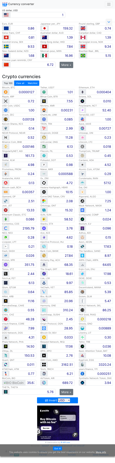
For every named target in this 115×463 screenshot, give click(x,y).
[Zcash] (5, 119)
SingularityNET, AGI (12, 151)
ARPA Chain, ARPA (88, 260)
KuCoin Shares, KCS (12, 123)
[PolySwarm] (82, 110)
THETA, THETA (10, 387)
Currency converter (20, 4)
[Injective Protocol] (44, 246)
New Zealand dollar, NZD (15, 51)
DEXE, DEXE (85, 278)
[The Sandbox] (82, 255)
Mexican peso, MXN (50, 51)
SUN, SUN (45, 214)
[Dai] (82, 192)
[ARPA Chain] (82, 264)
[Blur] (44, 301)
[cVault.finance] (5, 328)
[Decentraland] (82, 291)
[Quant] (5, 364)
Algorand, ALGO (87, 196)
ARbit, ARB (7, 296)
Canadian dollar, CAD (90, 32)
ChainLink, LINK (48, 114)
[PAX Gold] (82, 319)
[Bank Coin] (44, 255)
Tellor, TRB (84, 341)
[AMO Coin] (44, 364)
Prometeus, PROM (11, 169)
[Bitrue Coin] (44, 101)
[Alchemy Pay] (44, 264)
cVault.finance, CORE (13, 323)
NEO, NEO (7, 232)
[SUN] (44, 219)
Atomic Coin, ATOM (89, 169)
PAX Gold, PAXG (87, 314)
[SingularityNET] (5, 155)
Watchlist (32, 83)
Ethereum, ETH (87, 87)
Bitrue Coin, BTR (49, 96)
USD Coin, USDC (11, 105)
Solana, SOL (85, 96)
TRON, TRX (46, 123)
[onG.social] (44, 146)
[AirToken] (44, 382)
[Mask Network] (82, 210)
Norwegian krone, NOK (91, 42)
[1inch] (44, 373)
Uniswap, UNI (86, 133)
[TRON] (44, 128)
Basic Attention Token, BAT (93, 351)
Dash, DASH (8, 251)
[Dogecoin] (44, 137)
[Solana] (82, 101)
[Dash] (5, 255)
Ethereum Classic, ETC (14, 214)
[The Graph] (44, 273)
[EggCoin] (82, 364)
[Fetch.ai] (5, 282)
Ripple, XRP (8, 96)
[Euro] (6, 28)
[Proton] (5, 264)
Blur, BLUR (45, 296)
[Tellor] (82, 346)
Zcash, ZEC (8, 114)
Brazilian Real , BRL (89, 51)
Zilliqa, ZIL (7, 351)
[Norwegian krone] (83, 46)
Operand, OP (9, 196)
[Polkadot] (44, 164)
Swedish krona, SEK (12, 42)
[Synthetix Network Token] (82, 382)
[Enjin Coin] (82, 273)
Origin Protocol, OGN (51, 323)
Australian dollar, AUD (52, 32)
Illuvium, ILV (85, 223)
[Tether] (44, 92)
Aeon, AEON (85, 242)
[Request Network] (44, 346)
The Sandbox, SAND (89, 251)
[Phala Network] (5, 346)
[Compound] (82, 219)
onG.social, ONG (49, 142)
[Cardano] (82, 164)
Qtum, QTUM (9, 287)
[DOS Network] (5, 337)
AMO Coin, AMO (49, 360)
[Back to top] (109, 457)
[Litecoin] (82, 146)
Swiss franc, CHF (11, 32)
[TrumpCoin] (82, 155)
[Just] (5, 210)
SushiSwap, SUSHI (50, 314)
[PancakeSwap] (5, 310)
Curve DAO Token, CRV (52, 196)
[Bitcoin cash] (5, 192)
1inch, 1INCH (47, 369)
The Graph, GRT (48, 269)
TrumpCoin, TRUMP (89, 151)
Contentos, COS (10, 223)
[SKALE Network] (82, 310)
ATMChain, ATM (10, 369)
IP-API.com (65, 442)
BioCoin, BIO (8, 378)
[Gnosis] (82, 328)
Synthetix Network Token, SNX (95, 378)
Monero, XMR (47, 105)
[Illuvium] (82, 228)
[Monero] (44, 110)
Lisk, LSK (45, 278)
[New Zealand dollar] (6, 55)
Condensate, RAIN (88, 178)
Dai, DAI (83, 187)
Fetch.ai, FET (9, 278)
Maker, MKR (46, 169)
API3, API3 (45, 351)
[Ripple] (5, 101)
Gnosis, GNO (85, 323)
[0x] (44, 182)
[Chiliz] (5, 319)
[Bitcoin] (5, 92)
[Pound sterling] (83, 28)
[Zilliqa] (5, 355)
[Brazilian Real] (83, 55)
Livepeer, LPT (9, 242)
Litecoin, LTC (86, 142)
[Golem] (82, 301)
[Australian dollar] (44, 37)
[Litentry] (82, 337)
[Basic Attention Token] (82, 355)
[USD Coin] (5, 110)
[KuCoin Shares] (5, 128)
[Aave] (82, 128)
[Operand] (5, 201)
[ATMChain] (5, 373)
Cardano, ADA (86, 160)
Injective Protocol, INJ (52, 242)
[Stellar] (5, 164)
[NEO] (5, 237)
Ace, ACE (45, 232)
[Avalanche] (5, 182)
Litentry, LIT (85, 332)
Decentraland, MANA (90, 287)
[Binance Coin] (5, 146)
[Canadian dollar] (83, 37)
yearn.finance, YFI (88, 369)
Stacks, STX (46, 223)
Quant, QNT (8, 360)
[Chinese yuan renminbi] (6, 64)
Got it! (57, 448)
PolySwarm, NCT (88, 105)
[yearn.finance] (82, 373)
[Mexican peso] (44, 55)
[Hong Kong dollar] (44, 46)
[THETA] (5, 391)
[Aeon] (82, 246)
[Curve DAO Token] (44, 201)
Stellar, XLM (8, 160)
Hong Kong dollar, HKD (52, 42)
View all (20, 83)
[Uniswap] (82, 137)
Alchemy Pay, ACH (50, 260)
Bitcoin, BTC (8, 87)
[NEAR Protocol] (5, 137)
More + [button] (66, 65)
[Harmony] (44, 310)
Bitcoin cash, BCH (11, 187)
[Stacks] (44, 228)
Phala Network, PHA (13, 341)
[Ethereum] (82, 92)
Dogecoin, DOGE (49, 133)
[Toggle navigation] (109, 4)
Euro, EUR (7, 23)
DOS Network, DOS (12, 332)
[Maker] (44, 173)
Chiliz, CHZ (8, 314)
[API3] (44, 355)
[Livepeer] (5, 246)
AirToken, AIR (47, 378)
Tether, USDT (47, 87)
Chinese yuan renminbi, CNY (17, 60)
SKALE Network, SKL (90, 305)
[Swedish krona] (6, 46)
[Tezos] (5, 273)
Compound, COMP (89, 214)
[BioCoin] (14, 382)
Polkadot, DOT (48, 160)
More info (101, 452)
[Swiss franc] (6, 37)
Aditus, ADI (85, 232)
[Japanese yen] (44, 28)
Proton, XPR (8, 260)
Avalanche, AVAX (11, 178)
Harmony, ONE (48, 305)
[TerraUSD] (82, 119)
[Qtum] (5, 291)
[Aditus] (82, 237)
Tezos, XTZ (8, 269)
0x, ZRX (44, 178)
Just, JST (7, 205)
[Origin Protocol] (44, 328)
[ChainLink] (44, 119)
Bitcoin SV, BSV (48, 332)
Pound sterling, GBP (89, 23)
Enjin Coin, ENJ (87, 269)
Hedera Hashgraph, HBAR (54, 187)
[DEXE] (82, 282)
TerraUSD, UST (87, 114)
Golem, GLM (85, 296)
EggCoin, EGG (86, 360)
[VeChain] (44, 291)
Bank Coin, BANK (49, 251)
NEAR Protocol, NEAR (13, 133)
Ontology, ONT (48, 205)
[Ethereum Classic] (5, 219)
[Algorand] (82, 201)
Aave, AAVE (85, 123)
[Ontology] (44, 210)
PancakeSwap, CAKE (13, 305)
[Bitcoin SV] (44, 337)
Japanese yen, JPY (50, 23)
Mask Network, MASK (90, 205)
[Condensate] (82, 182)
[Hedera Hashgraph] (44, 192)
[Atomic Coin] (82, 173)
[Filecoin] (44, 155)
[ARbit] (5, 301)
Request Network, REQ (52, 341)
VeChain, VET (47, 287)
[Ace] (44, 237)
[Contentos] (5, 228)
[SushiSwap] (44, 319)
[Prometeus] (5, 173)
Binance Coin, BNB (12, 142)
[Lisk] (44, 282)
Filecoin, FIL (46, 151)
